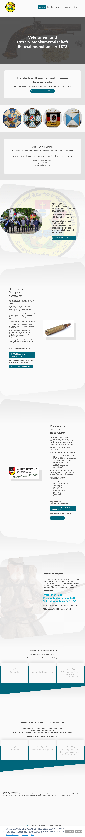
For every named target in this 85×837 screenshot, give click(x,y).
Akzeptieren (69, 831)
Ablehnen (79, 831)
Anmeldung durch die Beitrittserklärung (21, 367)
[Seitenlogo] (10, 7)
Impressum (25, 835)
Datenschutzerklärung (12, 835)
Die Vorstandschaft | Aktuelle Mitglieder (42, 91)
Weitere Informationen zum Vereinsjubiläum (60, 238)
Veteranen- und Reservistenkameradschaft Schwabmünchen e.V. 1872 (17, 354)
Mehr (32, 835)
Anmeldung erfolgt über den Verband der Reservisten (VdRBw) (62, 508)
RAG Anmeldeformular (57, 518)
